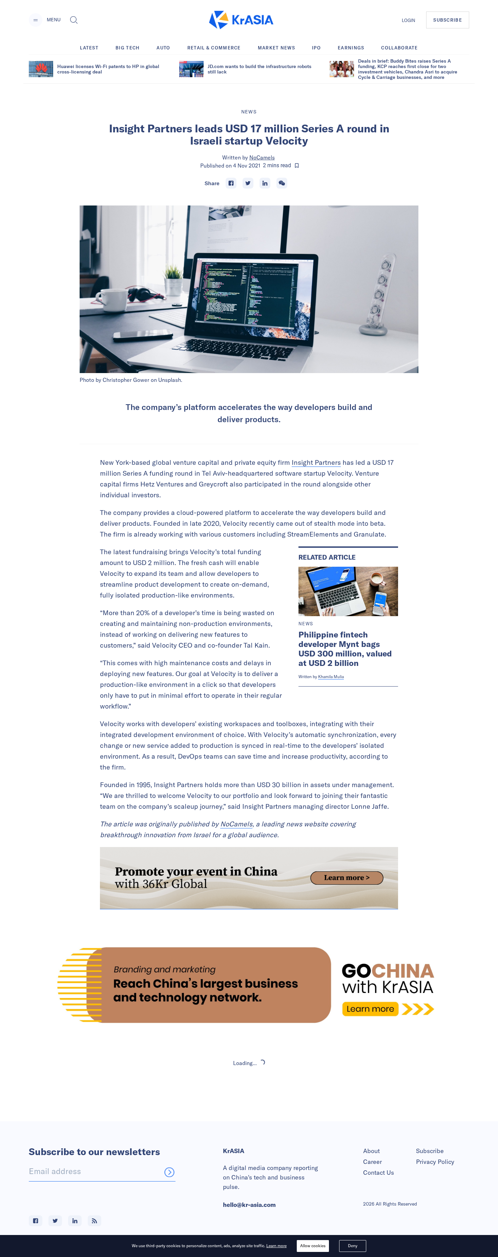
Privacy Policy (435, 1162)
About (371, 1151)
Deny (352, 1245)
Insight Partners (316, 462)
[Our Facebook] (35, 1220)
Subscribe (430, 1151)
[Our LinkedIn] (75, 1220)
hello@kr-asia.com (249, 1205)
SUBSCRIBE (447, 20)
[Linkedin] (265, 183)
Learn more (276, 1245)
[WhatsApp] (281, 183)
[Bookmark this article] (297, 165)
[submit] (169, 1172)
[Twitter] (248, 183)
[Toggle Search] (74, 20)
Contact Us (378, 1172)
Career (372, 1162)
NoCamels (262, 157)
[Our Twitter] (55, 1220)
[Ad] (249, 985)
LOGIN (408, 20)
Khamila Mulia (331, 676)
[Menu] (35, 20)
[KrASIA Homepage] (241, 20)
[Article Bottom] (249, 878)
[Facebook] (231, 183)
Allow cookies (313, 1245)
